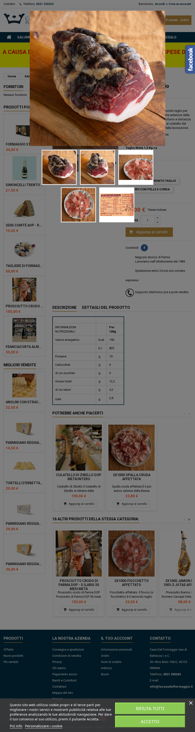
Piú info (16, 725)
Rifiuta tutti (150, 708)
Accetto (150, 721)
